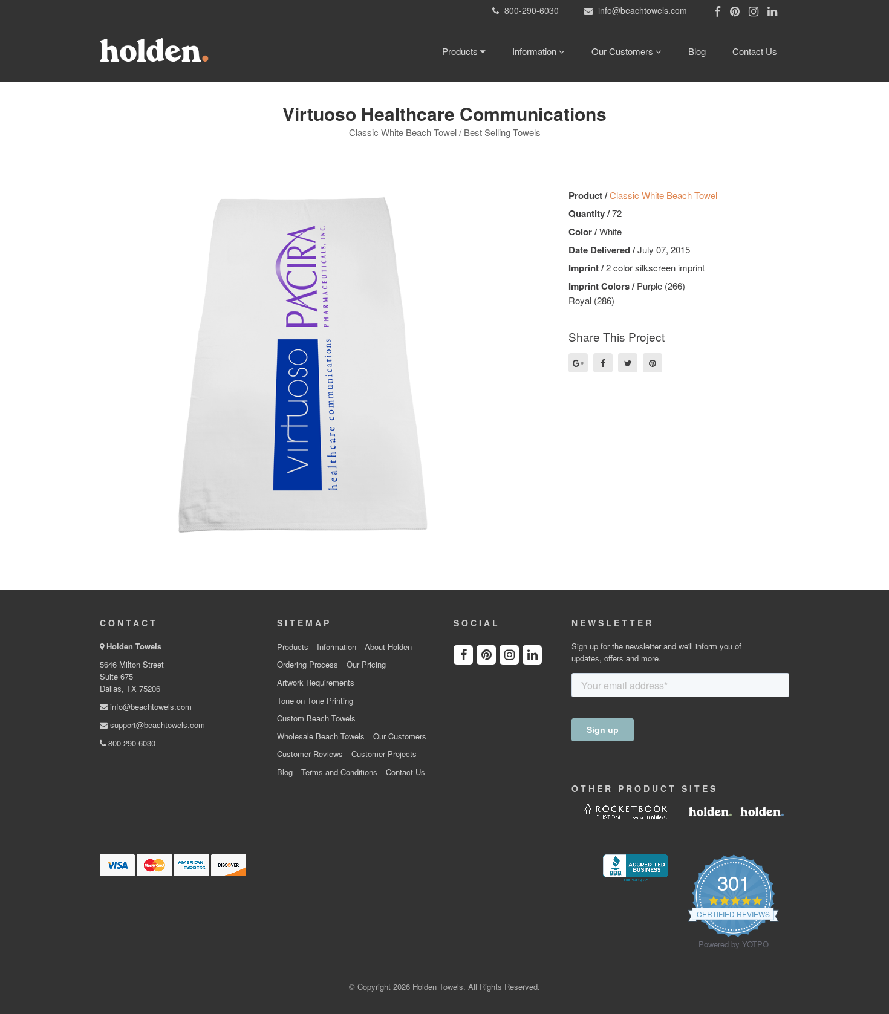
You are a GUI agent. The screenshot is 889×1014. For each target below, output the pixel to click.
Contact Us (754, 51)
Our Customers (623, 51)
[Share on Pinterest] (652, 362)
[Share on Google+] (578, 362)
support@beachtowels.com (156, 724)
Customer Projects (384, 754)
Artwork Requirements (315, 682)
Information (535, 51)
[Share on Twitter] (627, 362)
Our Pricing (366, 664)
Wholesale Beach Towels (321, 736)
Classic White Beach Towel (663, 195)
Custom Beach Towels (316, 718)
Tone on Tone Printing (315, 700)
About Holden (388, 647)
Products (461, 51)
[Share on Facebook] (603, 362)
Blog (697, 51)
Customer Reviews (310, 754)
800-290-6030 (130, 743)
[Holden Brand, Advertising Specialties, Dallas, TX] (635, 866)
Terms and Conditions (339, 772)
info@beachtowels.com (150, 706)
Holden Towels (133, 646)
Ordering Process (307, 664)
